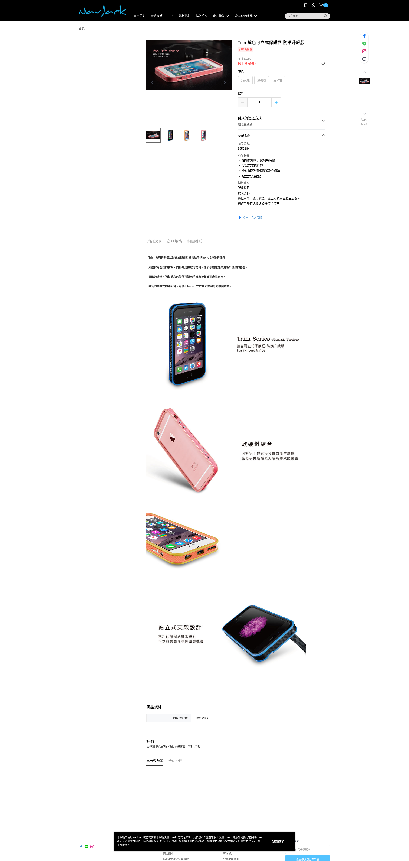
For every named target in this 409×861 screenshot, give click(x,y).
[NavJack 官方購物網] (102, 11)
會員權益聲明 (231, 859)
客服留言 (228, 853)
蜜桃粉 (261, 80)
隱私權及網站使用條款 (176, 859)
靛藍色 (277, 80)
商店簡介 (168, 853)
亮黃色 (245, 80)
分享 (245, 217)
